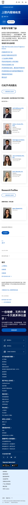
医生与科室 (11, 21)
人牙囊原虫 (4, 265)
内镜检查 (4, 269)
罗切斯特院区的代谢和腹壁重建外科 (12, 71)
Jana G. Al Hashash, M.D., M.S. (18, 156)
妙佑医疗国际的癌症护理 (9, 55)
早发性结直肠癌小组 (8, 64)
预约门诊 (6, 16)
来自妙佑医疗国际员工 (7, 227)
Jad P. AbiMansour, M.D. (18, 108)
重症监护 (4, 77)
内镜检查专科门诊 (7, 52)
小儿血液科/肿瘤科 (7, 58)
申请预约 (5, 232)
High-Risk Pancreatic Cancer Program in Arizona (13, 47)
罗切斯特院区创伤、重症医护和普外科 (13, 68)
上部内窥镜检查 (11, 12)
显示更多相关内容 (6, 276)
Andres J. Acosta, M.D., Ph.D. (18, 124)
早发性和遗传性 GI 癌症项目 (10, 61)
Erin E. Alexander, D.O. (18, 171)
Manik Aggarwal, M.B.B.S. (18, 139)
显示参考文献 (5, 256)
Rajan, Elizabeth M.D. (17, 208)
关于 (4, 21)
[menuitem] (4, 22)
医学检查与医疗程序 (8, 7)
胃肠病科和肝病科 (7, 74)
